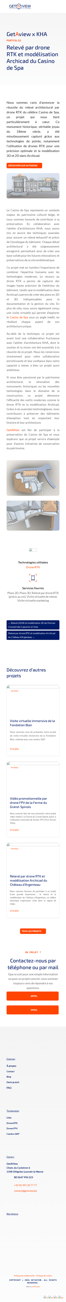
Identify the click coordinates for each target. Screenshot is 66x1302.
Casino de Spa (19, 317)
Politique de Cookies (44, 1276)
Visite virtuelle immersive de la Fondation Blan (33, 720)
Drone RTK (33, 567)
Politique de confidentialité (24, 1276)
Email (34, 1009)
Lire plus (14, 748)
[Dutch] (46, 1297)
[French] (56, 1297)
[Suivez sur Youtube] (20, 1219)
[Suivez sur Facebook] (14, 1219)
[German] (61, 1297)
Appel (34, 996)
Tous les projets (31, 931)
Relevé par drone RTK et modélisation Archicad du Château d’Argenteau (33, 880)
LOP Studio (36, 1287)
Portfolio (14, 40)
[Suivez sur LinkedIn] (8, 1219)
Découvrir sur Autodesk (22, 165)
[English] (51, 1297)
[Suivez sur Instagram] (27, 1219)
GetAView (13, 430)
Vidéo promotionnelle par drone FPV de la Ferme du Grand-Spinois (33, 799)
